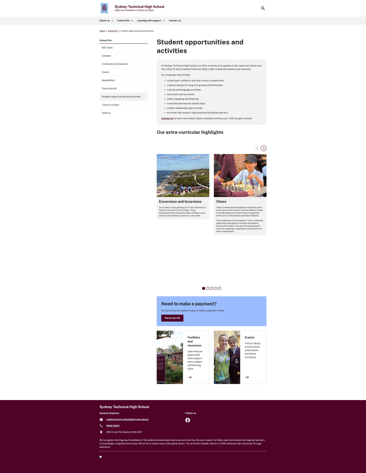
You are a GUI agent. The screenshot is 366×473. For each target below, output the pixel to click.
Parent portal (172, 318)
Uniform (106, 113)
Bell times (107, 47)
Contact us (167, 118)
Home (102, 31)
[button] (106, 21)
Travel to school (110, 104)
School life (113, 31)
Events (249, 337)
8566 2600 (112, 425)
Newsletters (108, 80)
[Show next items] (263, 148)
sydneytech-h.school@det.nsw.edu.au (127, 419)
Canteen (106, 55)
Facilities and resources (194, 341)
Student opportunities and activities (121, 96)
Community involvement (115, 64)
